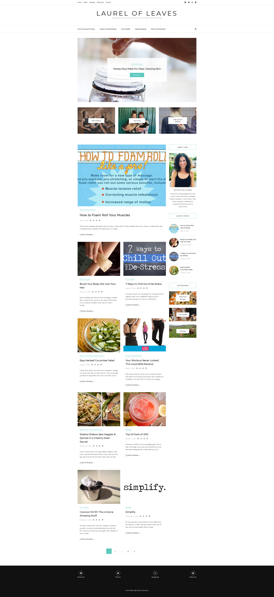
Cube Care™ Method (177, 121)
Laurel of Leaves (137, 13)
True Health (125, 29)
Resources (100, 2)
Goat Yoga (137, 121)
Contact (108, 2)
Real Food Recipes (158, 29)
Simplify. (131, 512)
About (86, 2)
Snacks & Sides (99, 356)
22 (128, 551)
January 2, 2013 (131, 439)
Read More (137, 75)
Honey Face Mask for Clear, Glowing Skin (137, 68)
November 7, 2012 (85, 520)
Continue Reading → (87, 235)
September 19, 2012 (132, 516)
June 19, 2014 (84, 220)
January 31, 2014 (85, 292)
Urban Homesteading (108, 29)
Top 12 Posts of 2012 (137, 434)
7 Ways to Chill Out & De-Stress (144, 284)
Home (80, 2)
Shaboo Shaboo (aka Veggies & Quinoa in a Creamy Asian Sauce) (98, 438)
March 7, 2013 (130, 368)
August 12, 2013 (85, 365)
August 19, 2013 (131, 288)
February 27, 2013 (85, 446)
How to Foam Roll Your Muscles (105, 215)
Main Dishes (84, 430)
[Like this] (99, 220)
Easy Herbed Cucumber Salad (97, 360)
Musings (92, 2)
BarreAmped (96, 121)
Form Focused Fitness (86, 29)
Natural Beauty (140, 29)
